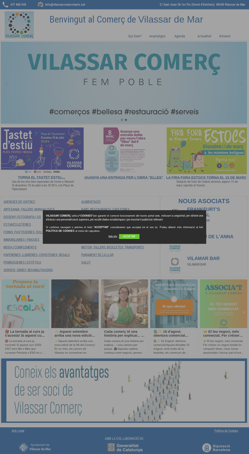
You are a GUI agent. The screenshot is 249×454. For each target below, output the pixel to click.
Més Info (113, 236)
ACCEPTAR (129, 236)
